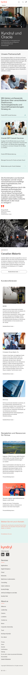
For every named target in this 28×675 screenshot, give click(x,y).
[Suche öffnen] (22, 2)
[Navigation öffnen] (26, 2)
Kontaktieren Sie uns (6, 534)
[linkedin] (2, 554)
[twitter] (7, 554)
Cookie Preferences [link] (6, 659)
